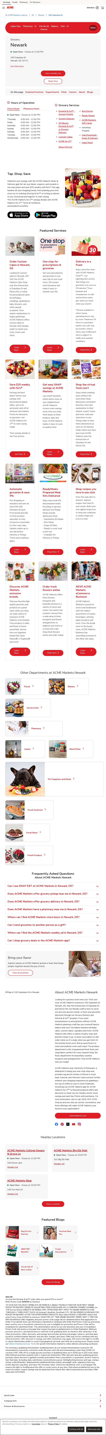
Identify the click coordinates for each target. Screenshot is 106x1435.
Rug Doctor (87, 111)
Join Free (22, 454)
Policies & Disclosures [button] (14, 1406)
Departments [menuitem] (52, 92)
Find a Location (55, 1203)
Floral (28, 687)
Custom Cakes (66, 136)
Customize (36, 1424)
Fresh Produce (36, 855)
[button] (93, 8)
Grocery (6, 2)
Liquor (28, 749)
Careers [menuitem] (73, 92)
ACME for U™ (65, 141)
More (93, 27)
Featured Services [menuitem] (34, 92)
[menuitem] (15, 27)
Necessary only (94, 1429)
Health (15, 2)
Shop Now (53, 81)
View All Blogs (55, 1282)
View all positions (22, 972)
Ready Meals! (88, 115)
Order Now (22, 349)
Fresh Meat (33, 833)
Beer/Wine (76, 749)
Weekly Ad (12, 1167)
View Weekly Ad (53, 73)
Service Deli (34, 708)
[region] (53, 1427)
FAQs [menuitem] (64, 92)
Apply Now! (87, 142)
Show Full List (65, 147)
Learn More (55, 349)
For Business (35, 2)
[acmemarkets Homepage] (10, 7)
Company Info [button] (10, 1401)
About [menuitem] (82, 92)
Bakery (72, 687)
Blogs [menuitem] (90, 92)
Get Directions (17, 66)
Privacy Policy (53, 1424)
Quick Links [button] (9, 1395)
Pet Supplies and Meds (59, 779)
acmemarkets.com (85, 1115)
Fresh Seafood (36, 810)
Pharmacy (24, 2)
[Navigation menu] (3, 7)
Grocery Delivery (66, 118)
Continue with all (76, 1429)
